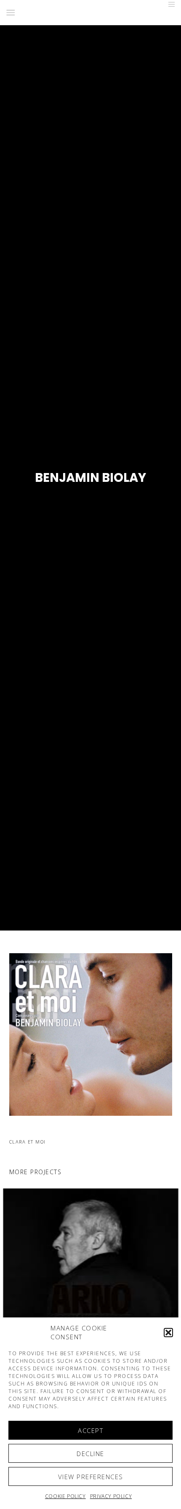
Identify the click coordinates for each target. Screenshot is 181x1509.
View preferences (90, 1476)
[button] (168, 1332)
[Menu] (169, 4)
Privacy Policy (111, 1496)
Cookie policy (65, 1496)
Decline (90, 1453)
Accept (90, 1430)
